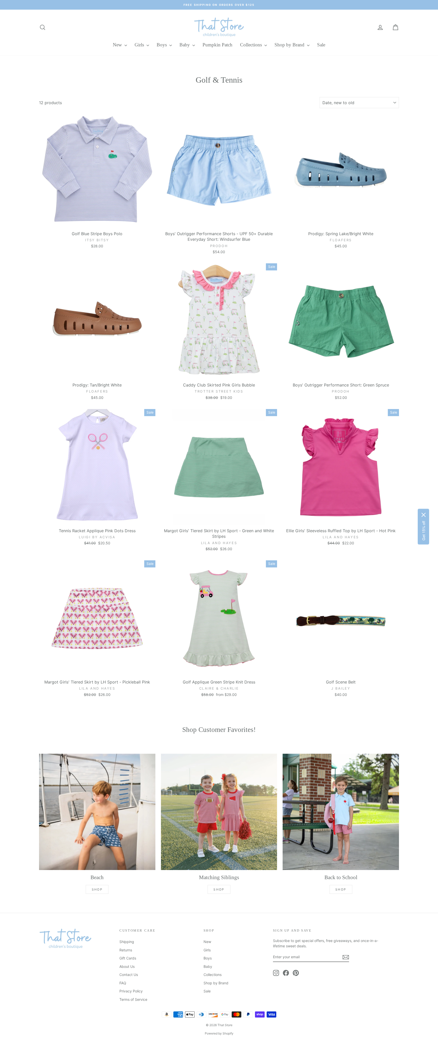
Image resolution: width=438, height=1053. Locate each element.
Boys (162, 44)
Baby (185, 44)
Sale (321, 44)
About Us (127, 966)
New (118, 44)
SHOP (97, 889)
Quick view (97, 223)
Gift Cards (127, 958)
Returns (125, 950)
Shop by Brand (290, 44)
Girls (140, 44)
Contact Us (128, 974)
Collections (251, 44)
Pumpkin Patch (217, 44)
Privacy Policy (131, 991)
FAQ (122, 983)
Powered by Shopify (219, 1033)
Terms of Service (133, 999)
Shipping (126, 941)
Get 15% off (423, 530)
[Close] (424, 515)
